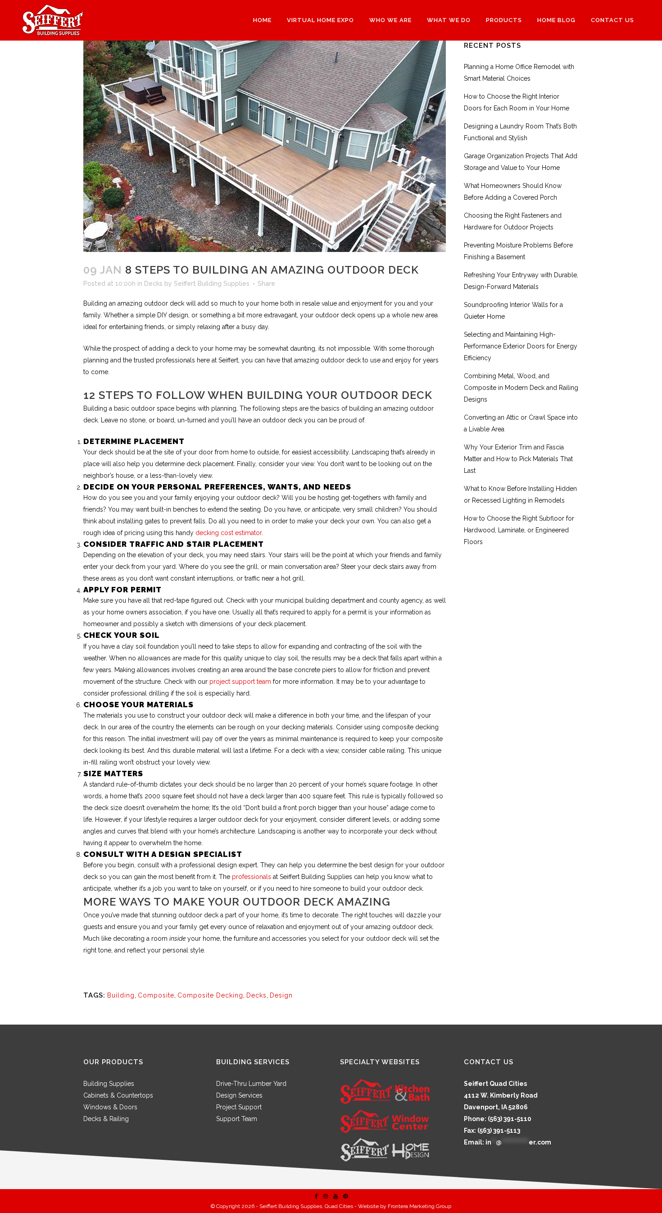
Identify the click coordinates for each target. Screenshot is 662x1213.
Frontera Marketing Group (419, 1206)
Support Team (236, 1118)
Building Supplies (108, 1083)
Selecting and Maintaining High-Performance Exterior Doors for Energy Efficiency (520, 346)
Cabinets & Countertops (118, 1095)
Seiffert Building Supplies (211, 283)
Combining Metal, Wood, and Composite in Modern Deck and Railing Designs (521, 387)
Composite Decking (210, 995)
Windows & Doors (110, 1107)
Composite (156, 995)
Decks (153, 283)
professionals (250, 876)
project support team (239, 681)
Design (281, 995)
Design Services (239, 1095)
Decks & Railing (106, 1118)
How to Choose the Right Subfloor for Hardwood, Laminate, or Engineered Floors (519, 530)
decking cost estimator (228, 532)
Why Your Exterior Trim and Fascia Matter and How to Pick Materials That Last (518, 459)
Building (121, 995)
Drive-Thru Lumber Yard (251, 1083)
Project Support (239, 1107)
